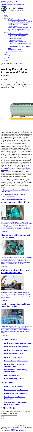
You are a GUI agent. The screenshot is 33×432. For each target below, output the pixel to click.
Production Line (8, 18)
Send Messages (21, 425)
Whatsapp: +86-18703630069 (9, 1)
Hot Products (7, 382)
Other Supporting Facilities (15, 51)
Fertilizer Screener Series (15, 40)
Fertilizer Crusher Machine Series (17, 35)
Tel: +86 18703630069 (7, 3)
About (6, 16)
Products (6, 32)
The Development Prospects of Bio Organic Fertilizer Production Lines (14, 195)
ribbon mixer (16, 86)
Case (5, 52)
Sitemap (13, 429)
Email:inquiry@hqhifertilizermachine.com (12, 4)
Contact (6, 60)
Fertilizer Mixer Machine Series (16, 37)
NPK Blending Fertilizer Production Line (19, 30)
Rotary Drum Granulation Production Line (19, 27)
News (9, 55)
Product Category (9, 339)
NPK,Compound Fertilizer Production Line (20, 21)
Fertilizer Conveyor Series (15, 38)
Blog (9, 57)
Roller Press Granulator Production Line (19, 29)
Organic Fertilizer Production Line (17, 20)
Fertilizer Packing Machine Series (17, 41)
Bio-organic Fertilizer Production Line (18, 23)
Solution (6, 54)
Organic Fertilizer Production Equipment (16, 430)
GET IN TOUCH (8, 408)
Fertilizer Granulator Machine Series (18, 34)
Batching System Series (14, 49)
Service (6, 59)
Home (6, 15)
